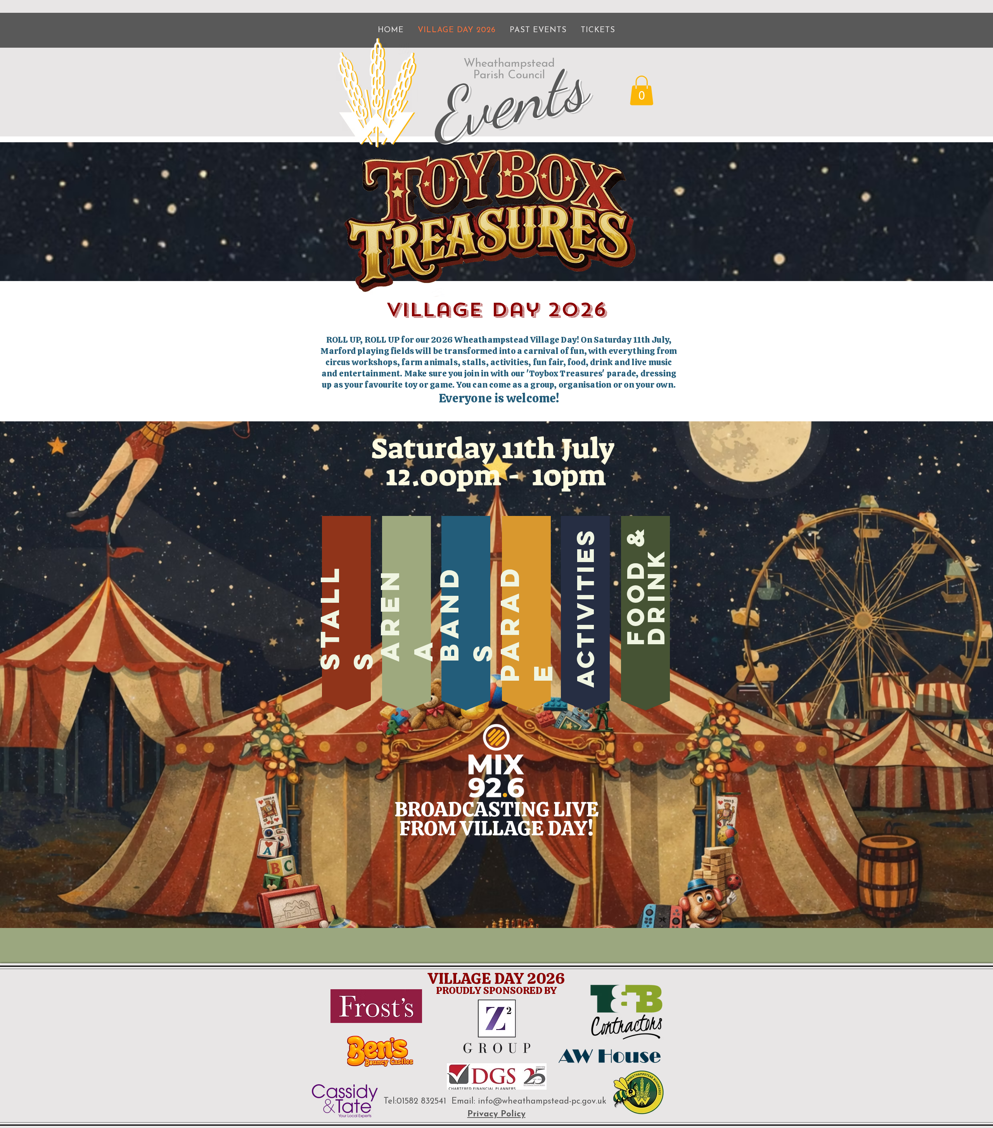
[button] (641, 90)
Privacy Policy (496, 1114)
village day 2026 (496, 310)
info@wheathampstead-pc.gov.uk (542, 1101)
